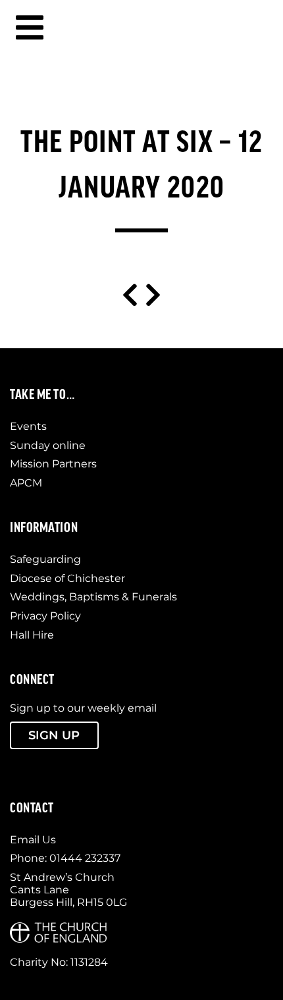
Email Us (33, 839)
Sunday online (48, 445)
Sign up (54, 735)
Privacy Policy (45, 616)
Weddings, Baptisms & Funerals (93, 597)
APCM (26, 483)
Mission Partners (53, 464)
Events (28, 426)
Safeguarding (45, 559)
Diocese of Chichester (67, 578)
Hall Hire (32, 635)
